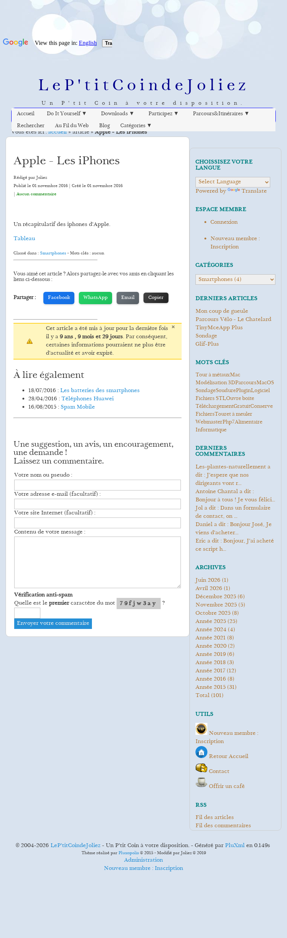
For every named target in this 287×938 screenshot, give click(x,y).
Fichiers (205, 414)
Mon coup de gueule (221, 311)
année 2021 (210, 638)
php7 (228, 422)
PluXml (235, 846)
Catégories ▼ (136, 126)
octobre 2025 (213, 613)
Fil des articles (214, 818)
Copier (156, 297)
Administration (143, 860)
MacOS (265, 383)
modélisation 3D (215, 383)
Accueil (25, 114)
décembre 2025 (215, 597)
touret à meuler (233, 414)
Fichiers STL (210, 399)
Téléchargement (214, 406)
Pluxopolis (128, 853)
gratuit (242, 406)
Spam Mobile (78, 407)
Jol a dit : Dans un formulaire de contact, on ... (233, 512)
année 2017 (210, 671)
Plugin (243, 391)
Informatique (210, 430)
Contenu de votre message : (49, 532)
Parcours (245, 383)
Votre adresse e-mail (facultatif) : (57, 494)
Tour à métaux (212, 375)
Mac (235, 375)
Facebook (59, 297)
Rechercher (30, 126)
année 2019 (210, 655)
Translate (254, 191)
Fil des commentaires (223, 826)
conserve (261, 406)
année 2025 (210, 622)
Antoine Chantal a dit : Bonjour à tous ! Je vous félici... (235, 496)
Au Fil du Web (72, 126)
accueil (57, 132)
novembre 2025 (216, 605)
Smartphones (53, 253)
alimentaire (248, 422)
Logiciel (260, 391)
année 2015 (210, 687)
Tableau (24, 239)
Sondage (206, 336)
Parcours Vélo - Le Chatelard (233, 320)
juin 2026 (207, 580)
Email (128, 297)
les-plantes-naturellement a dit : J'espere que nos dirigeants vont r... (233, 475)
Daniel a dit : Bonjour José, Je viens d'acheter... (233, 529)
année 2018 (210, 663)
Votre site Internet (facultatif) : (54, 513)
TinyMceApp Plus (219, 328)
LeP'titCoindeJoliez (143, 87)
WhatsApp (95, 297)
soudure (226, 391)
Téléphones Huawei (87, 399)
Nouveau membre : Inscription (235, 243)
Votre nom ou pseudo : (43, 475)
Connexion (224, 222)
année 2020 (210, 646)
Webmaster (208, 422)
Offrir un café (227, 787)
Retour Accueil (229, 757)
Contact (219, 772)
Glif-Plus (207, 344)
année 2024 (210, 630)
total (203, 696)
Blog (104, 126)
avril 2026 (208, 589)
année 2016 (210, 679)
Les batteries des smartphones (100, 391)
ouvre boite (240, 399)
